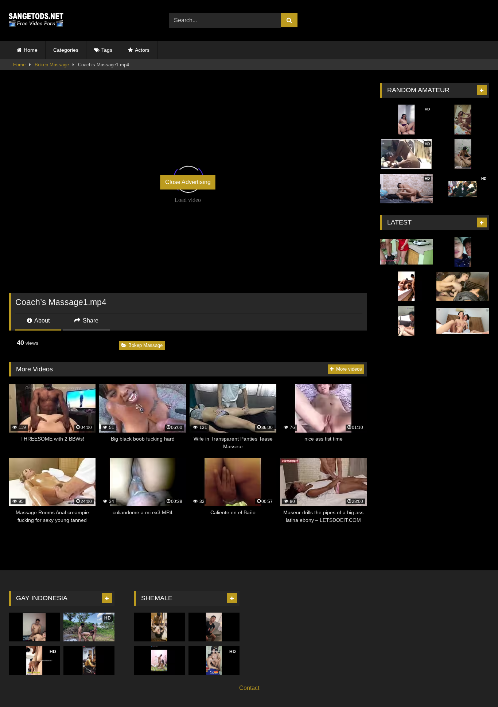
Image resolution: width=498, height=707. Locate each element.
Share (89, 320)
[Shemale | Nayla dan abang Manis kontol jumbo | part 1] (88, 660)
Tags (106, 50)
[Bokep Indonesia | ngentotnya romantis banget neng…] (462, 286)
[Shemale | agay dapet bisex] (214, 627)
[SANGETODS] (36, 20)
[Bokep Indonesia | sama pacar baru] (462, 252)
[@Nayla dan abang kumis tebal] (159, 627)
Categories (65, 50)
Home (31, 50)
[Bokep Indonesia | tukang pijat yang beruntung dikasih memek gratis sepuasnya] (462, 321)
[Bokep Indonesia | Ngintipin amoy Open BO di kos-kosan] (462, 154)
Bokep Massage (52, 64)
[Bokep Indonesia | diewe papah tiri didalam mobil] (406, 321)
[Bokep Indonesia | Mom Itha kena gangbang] (406, 286)
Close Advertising (188, 182)
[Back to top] (475, 685)
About (41, 320)
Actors (142, 50)
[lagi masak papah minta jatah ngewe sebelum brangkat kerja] (406, 252)
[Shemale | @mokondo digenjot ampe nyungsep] (159, 660)
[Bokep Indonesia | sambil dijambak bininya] (462, 119)
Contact (249, 688)
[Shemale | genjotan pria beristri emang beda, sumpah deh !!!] (34, 627)
